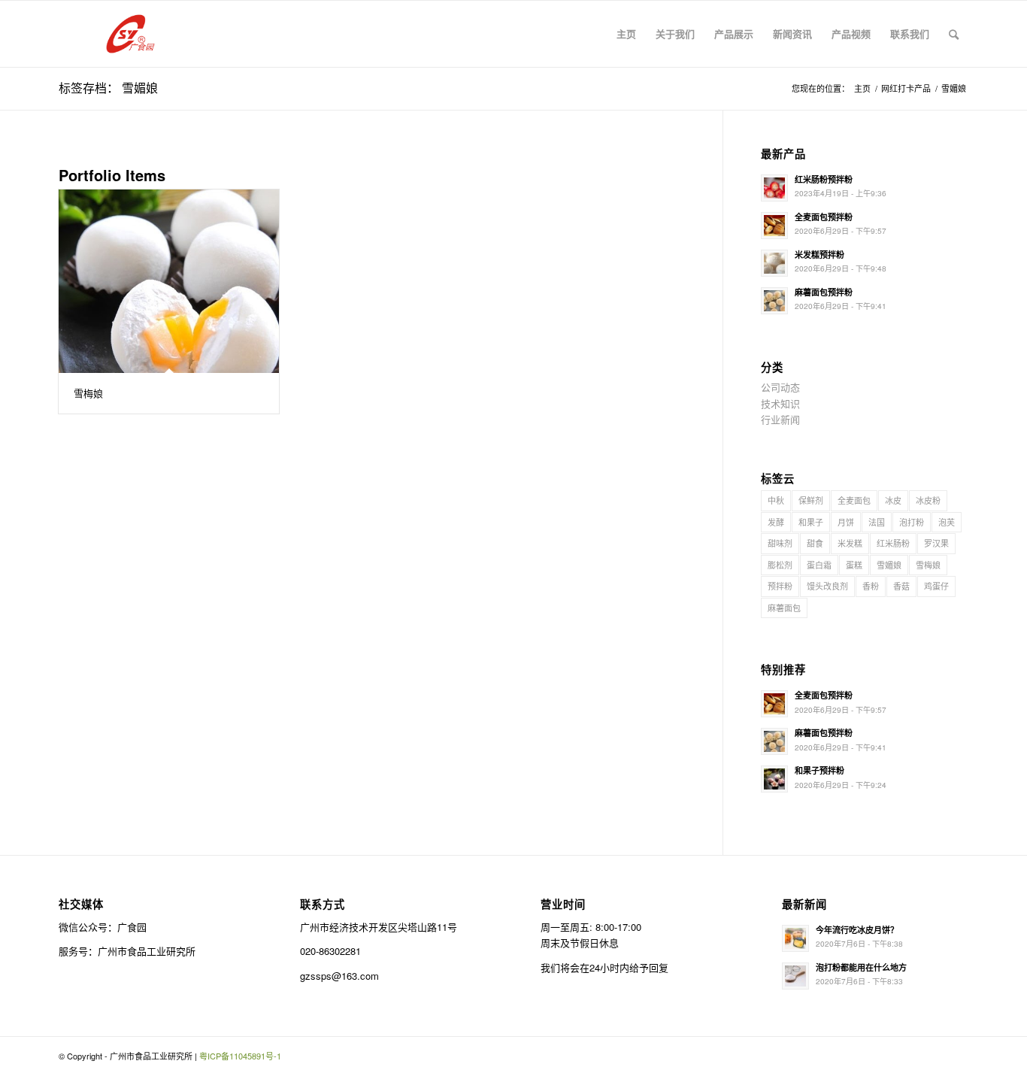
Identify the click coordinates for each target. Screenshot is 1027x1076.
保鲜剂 (810, 500)
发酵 (776, 522)
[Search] (953, 34)
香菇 (901, 586)
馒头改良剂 (827, 586)
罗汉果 (936, 543)
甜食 (815, 543)
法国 (876, 522)
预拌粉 (780, 586)
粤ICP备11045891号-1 (240, 1056)
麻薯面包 (784, 608)
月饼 (846, 522)
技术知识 (780, 403)
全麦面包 (854, 500)
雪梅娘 (88, 393)
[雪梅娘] (169, 281)
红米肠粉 (893, 543)
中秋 (776, 500)
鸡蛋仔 (936, 586)
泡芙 (946, 522)
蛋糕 (854, 565)
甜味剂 (780, 543)
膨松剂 (780, 565)
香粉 (870, 586)
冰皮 (893, 500)
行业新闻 (780, 419)
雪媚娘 (889, 565)
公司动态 (780, 387)
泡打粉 (911, 522)
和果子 (810, 522)
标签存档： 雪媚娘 (108, 87)
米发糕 (850, 543)
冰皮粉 (928, 500)
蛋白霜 (819, 565)
